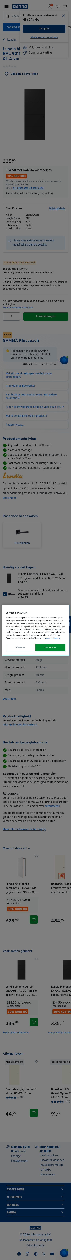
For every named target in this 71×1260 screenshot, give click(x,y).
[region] (35, 629)
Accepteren (50, 648)
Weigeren (20, 648)
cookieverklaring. (52, 638)
